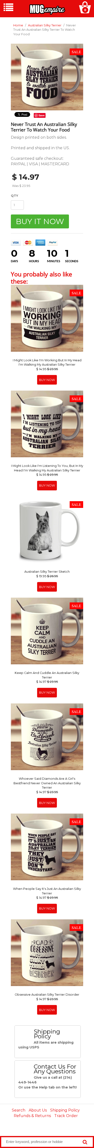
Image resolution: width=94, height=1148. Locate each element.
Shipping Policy (65, 1110)
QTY (14, 195)
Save (42, 115)
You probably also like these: (41, 277)
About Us (38, 1110)
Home (18, 25)
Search (18, 1110)
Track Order (66, 1115)
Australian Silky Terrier (44, 25)
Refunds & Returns (32, 1115)
